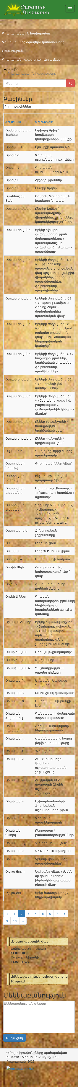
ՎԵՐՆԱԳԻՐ (44, 122)
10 (15, 921)
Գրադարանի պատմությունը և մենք (31, 59)
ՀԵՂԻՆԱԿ (13, 122)
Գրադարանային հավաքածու (26, 33)
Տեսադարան (12, 50)
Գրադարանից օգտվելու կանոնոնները (33, 42)
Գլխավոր (11, 69)
